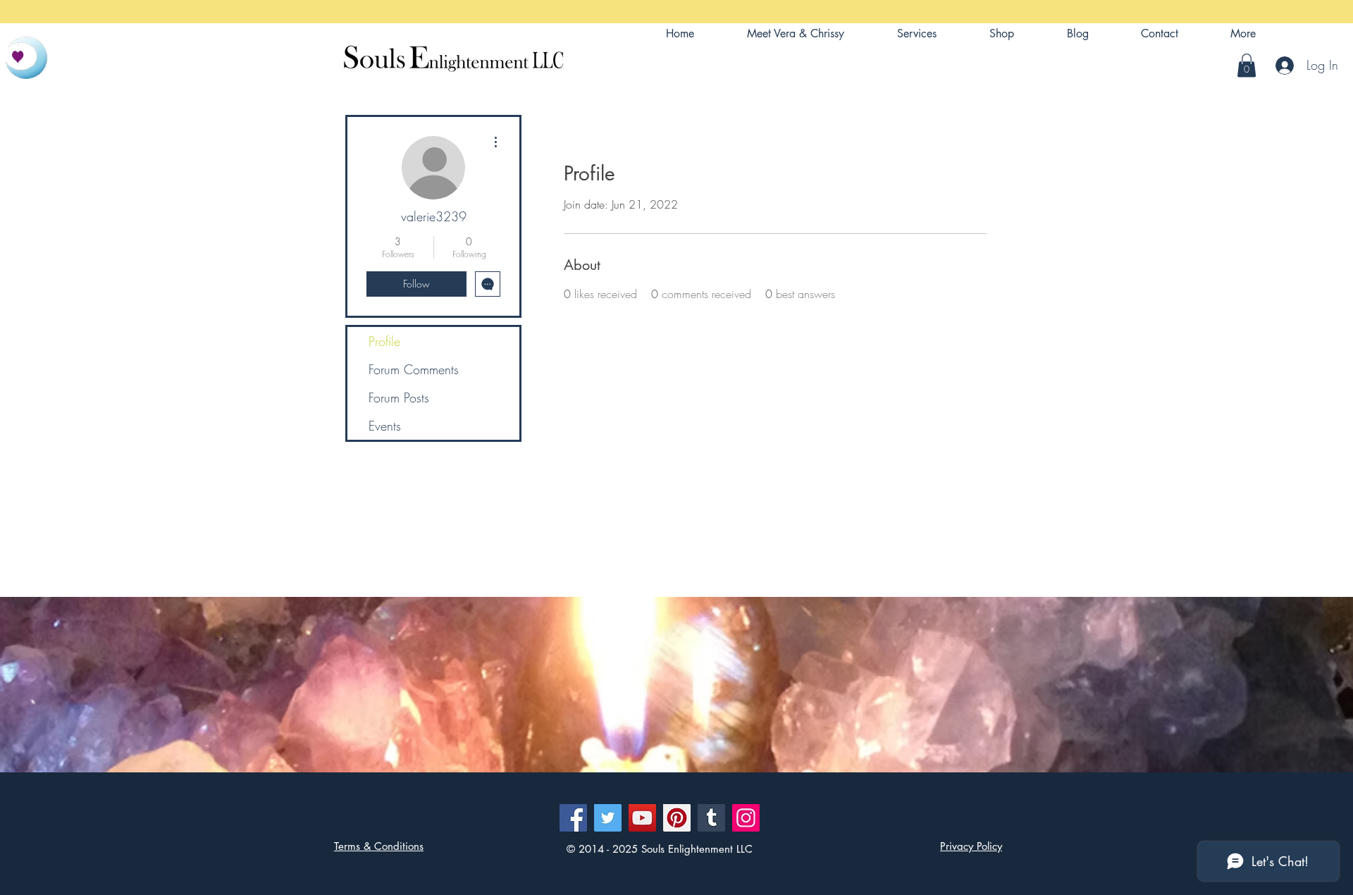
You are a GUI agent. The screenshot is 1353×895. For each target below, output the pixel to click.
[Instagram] (746, 818)
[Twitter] (608, 818)
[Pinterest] (677, 818)
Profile (384, 341)
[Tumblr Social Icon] (711, 818)
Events (385, 425)
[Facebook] (573, 818)
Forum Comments (414, 369)
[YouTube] (642, 818)
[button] (1243, 33)
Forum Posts (399, 397)
